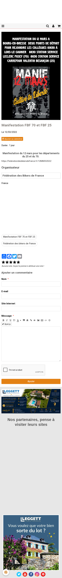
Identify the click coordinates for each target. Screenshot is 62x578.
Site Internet (8, 303)
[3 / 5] (10, 262)
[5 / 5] (18, 262)
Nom (3, 279)
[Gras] (3, 320)
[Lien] (31, 320)
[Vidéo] (42, 320)
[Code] (46, 320)
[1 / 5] (3, 262)
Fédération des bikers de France (19, 243)
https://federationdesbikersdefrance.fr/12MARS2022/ (26, 161)
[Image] (38, 320)
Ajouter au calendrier (13, 139)
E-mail (4, 291)
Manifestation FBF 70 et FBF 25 (19, 236)
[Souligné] (10, 320)
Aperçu (7, 324)
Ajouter (31, 381)
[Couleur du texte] (19, 320)
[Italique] (7, 320)
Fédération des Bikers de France (23, 175)
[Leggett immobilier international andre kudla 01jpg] (31, 542)
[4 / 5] (14, 262)
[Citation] (24, 320)
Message (6, 316)
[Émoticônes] (49, 320)
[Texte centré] (27, 320)
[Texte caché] (34, 320)
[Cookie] (6, 572)
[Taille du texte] (14, 320)
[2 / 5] (7, 262)
